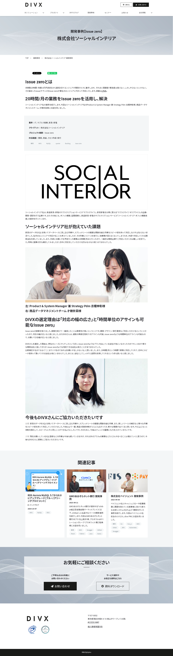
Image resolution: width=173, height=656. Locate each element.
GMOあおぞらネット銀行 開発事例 (85, 497)
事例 (32, 143)
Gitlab (115, 527)
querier (58, 143)
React (73, 534)
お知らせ (125, 13)
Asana (99, 534)
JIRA (123, 527)
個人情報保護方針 (95, 627)
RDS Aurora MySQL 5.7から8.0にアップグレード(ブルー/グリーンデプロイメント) (45, 498)
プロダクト (54, 13)
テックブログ (34, 505)
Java (90, 534)
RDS (48, 513)
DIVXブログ (74, 13)
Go (122, 524)
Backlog (67, 143)
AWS (39, 143)
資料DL (127, 5)
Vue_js (129, 524)
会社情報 (142, 13)
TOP (27, 58)
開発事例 (91, 13)
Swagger (89, 530)
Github (99, 530)
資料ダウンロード (114, 586)
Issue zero (78, 143)
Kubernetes (133, 527)
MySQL (48, 143)
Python (82, 534)
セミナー (108, 13)
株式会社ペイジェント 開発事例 (127, 496)
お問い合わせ (142, 5)
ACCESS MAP (93, 622)
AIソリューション (31, 13)
